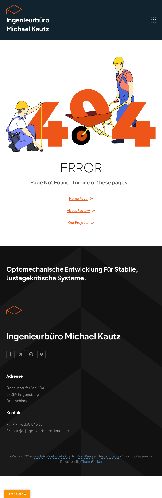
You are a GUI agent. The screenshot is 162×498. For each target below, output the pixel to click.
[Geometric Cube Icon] (14, 6)
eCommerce (109, 456)
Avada (38, 456)
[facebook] (10, 354)
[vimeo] (41, 354)
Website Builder (60, 456)
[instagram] (31, 354)
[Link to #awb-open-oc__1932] (153, 20)
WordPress (85, 456)
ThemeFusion (91, 461)
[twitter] (21, 354)
